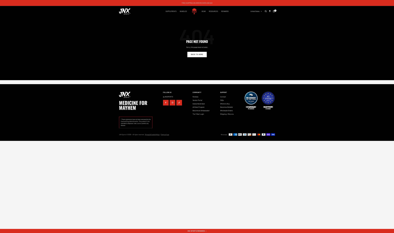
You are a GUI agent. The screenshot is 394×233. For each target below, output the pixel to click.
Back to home (197, 54)
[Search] (266, 11)
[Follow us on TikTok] (179, 102)
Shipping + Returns (227, 114)
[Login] (269, 11)
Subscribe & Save (199, 104)
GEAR (204, 11)
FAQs (222, 100)
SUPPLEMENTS (171, 11)
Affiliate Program (198, 107)
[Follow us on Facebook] (166, 102)
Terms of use (165, 134)
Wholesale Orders (226, 110)
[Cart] (274, 11)
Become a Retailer (226, 107)
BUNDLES (183, 11)
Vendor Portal (197, 100)
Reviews (195, 97)
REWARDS (224, 11)
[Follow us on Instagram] (172, 102)
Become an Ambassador (201, 110)
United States (255, 11)
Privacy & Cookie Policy (152, 134)
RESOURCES (213, 11)
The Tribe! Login (198, 114)
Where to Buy (225, 104)
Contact (223, 97)
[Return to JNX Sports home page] (135, 95)
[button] (197, 231)
